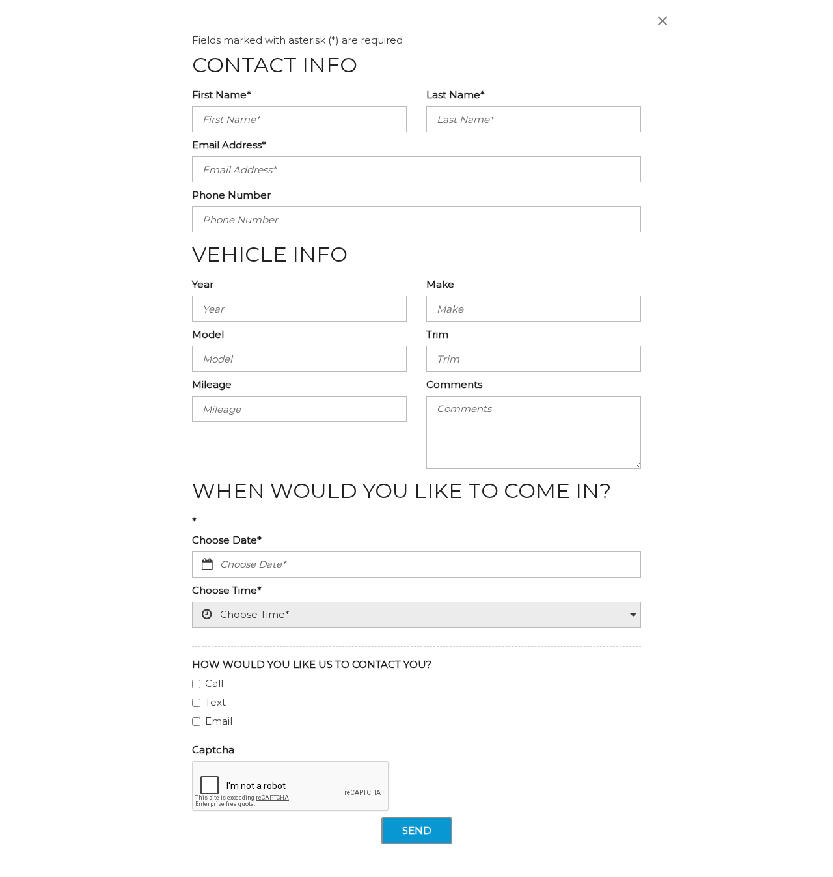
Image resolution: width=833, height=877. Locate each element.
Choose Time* (227, 590)
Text (215, 702)
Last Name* (455, 95)
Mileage (212, 384)
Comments (454, 384)
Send (416, 830)
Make (440, 284)
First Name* (221, 95)
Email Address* (229, 145)
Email (218, 721)
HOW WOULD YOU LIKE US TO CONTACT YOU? (311, 664)
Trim (437, 334)
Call (214, 683)
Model (208, 334)
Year (202, 284)
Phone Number (231, 195)
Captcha (213, 750)
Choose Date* (227, 540)
